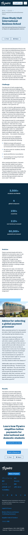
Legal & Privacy (6, 508)
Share (16, 38)
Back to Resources (14, 452)
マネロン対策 (5, 521)
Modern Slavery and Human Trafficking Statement (10, 513)
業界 (3, 481)
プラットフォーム (7, 478)
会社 (15, 478)
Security (16, 481)
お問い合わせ (17, 487)
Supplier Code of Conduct (10, 517)
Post (7, 38)
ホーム (3, 10)
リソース (9, 10)
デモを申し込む (17, 3)
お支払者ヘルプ (6, 487)
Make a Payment (14, 474)
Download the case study (14, 443)
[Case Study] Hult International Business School (12, 13)
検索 (15, 484)
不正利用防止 (5, 490)
